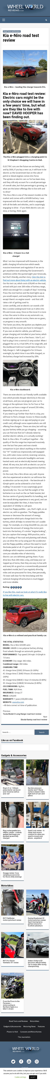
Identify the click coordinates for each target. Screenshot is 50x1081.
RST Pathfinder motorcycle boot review (12, 919)
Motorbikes (34, 1021)
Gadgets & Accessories (12, 1026)
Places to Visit (12, 1032)
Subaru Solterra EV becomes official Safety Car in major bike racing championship (37, 963)
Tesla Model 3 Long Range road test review (22, 712)
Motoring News (29, 1026)
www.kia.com (18, 702)
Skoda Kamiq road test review (34, 718)
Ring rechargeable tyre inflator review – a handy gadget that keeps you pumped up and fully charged (12, 834)
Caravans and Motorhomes (31, 1032)
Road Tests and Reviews (12, 31)
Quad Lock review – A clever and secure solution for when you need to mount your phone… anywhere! (36, 834)
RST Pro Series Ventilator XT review (10, 962)
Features (41, 1026)
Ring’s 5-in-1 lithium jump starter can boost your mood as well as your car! (11, 791)
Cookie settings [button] (20, 1077)
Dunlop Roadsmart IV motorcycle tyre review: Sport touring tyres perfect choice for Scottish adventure (37, 922)
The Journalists (24, 1037)
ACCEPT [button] (33, 1077)
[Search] (46, 20)
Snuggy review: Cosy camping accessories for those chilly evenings (12, 875)
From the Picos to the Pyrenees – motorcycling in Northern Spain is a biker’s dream (11, 1005)
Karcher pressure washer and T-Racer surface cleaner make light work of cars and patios (36, 792)
